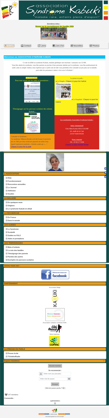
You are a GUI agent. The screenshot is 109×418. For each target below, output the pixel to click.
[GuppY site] (54, 412)
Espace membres (54, 361)
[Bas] (105, 176)
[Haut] (105, 168)
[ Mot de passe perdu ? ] (55, 388)
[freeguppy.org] (43, 414)
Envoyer (55, 384)
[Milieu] (105, 172)
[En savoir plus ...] (64, 414)
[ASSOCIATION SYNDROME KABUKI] (54, 10)
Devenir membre (55, 366)
